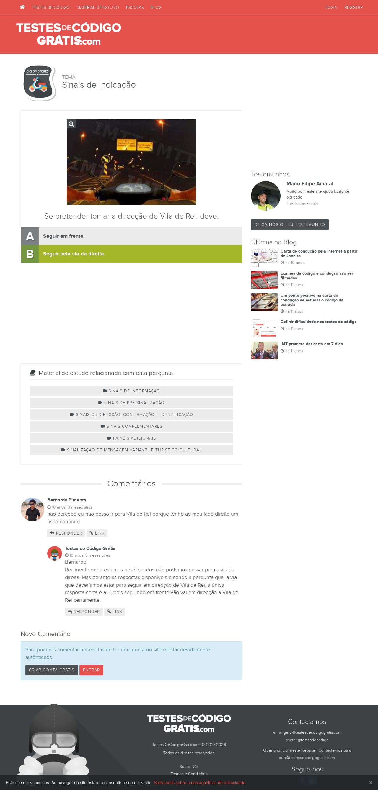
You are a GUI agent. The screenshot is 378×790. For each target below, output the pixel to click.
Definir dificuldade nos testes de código (319, 321)
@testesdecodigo (313, 740)
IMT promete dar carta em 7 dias (312, 343)
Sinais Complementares (133, 426)
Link (99, 533)
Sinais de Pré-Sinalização (133, 402)
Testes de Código (51, 7)
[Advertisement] (254, 34)
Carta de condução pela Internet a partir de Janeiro (319, 253)
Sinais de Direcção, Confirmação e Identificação (133, 414)
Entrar (91, 670)
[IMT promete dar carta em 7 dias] (264, 350)
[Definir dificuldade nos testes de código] (264, 328)
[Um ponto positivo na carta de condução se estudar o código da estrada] (264, 302)
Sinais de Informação (133, 391)
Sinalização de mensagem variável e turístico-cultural (134, 450)
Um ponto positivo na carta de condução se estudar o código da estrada (312, 300)
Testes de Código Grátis (68, 34)
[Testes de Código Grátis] (22, 7)
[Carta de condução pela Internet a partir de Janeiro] (264, 258)
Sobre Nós (189, 766)
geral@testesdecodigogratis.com (312, 732)
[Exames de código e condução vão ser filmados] (264, 280)
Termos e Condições (189, 773)
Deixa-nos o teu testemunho (290, 224)
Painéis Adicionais (134, 438)
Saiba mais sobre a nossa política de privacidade (199, 782)
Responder (68, 533)
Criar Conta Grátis (51, 670)
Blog (156, 7)
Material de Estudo (98, 7)
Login (332, 7)
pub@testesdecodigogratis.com (307, 757)
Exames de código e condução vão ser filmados (317, 275)
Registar (354, 7)
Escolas (135, 7)
